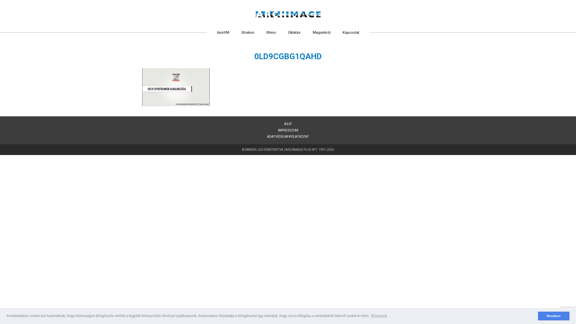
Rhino (271, 32)
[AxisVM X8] (288, 14)
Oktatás (294, 32)
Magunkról (322, 32)
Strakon (247, 32)
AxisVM (223, 32)
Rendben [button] (554, 316)
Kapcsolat (351, 32)
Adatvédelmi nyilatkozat (288, 136)
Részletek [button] (379, 316)
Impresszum (288, 130)
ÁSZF (288, 124)
